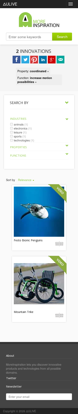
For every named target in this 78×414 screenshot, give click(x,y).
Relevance (25, 180)
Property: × (33, 71)
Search (62, 36)
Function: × (34, 80)
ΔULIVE (10, 4)
